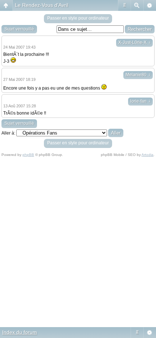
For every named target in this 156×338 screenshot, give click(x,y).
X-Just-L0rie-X (134, 42)
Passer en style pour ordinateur (78, 18)
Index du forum (19, 332)
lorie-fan (140, 101)
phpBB (28, 155)
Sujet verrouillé (19, 29)
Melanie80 (138, 74)
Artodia (147, 155)
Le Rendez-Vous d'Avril (41, 5)
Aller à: (8, 133)
